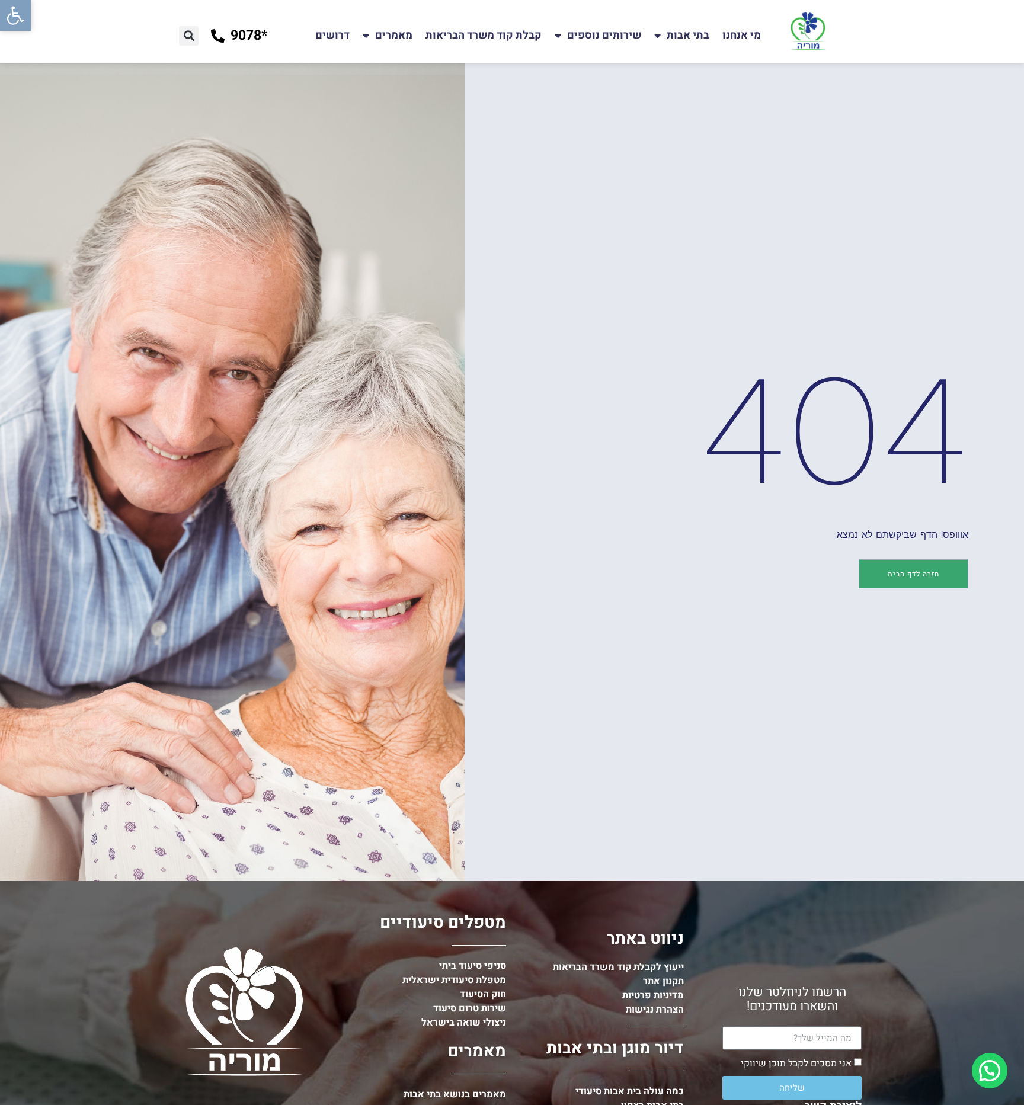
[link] (15, 15)
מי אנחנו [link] (741, 35)
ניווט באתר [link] (645, 939)
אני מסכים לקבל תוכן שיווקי (796, 1063)
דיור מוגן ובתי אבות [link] (615, 1048)
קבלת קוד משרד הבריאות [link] (483, 35)
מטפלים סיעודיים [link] (443, 923)
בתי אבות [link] (688, 35)
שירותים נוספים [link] (604, 35)
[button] (189, 36)
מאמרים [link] (393, 35)
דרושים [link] (332, 35)
